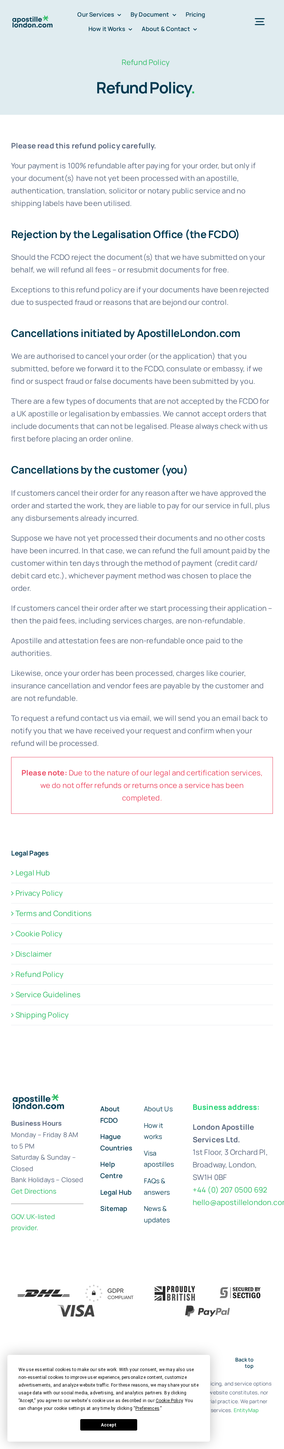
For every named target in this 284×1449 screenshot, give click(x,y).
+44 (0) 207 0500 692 (230, 1190)
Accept (108, 1425)
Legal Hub (33, 873)
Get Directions (33, 1191)
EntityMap (246, 1410)
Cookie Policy (39, 934)
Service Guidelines (48, 994)
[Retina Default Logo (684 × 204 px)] (33, 19)
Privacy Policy (39, 893)
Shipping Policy (42, 1015)
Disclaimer (34, 954)
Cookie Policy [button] (169, 1400)
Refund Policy (40, 974)
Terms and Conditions (54, 913)
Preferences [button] (147, 1408)
